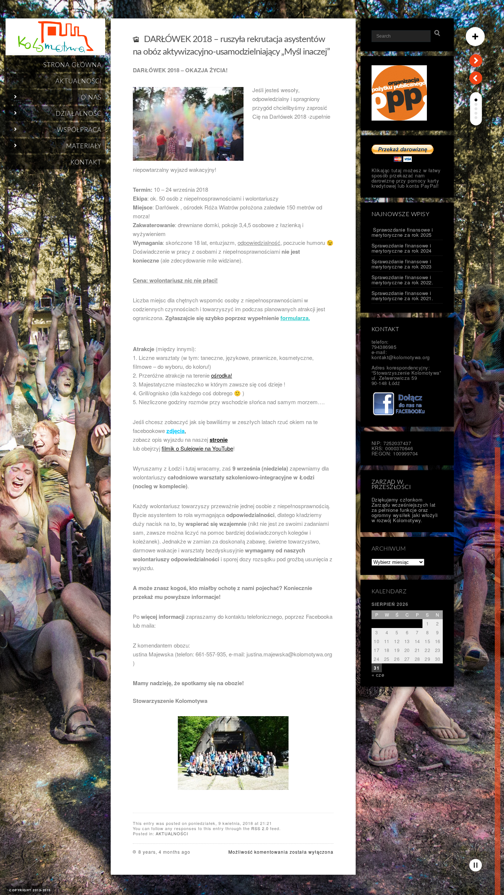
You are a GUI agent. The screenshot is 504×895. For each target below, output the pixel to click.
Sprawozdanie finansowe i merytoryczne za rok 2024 (402, 248)
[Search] (437, 33)
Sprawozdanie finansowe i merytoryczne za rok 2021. (403, 295)
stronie (219, 440)
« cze (378, 674)
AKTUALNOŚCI (172, 833)
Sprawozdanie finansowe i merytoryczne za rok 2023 (402, 264)
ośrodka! (221, 375)
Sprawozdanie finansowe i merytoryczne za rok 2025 (402, 232)
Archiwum (389, 549)
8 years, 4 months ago (164, 852)
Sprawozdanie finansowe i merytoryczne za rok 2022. (403, 280)
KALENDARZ (389, 591)
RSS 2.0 (260, 828)
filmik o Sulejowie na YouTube (197, 448)
